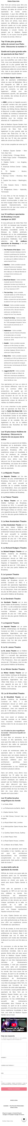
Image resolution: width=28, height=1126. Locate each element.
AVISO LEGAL (14, 1100)
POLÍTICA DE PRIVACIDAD (17, 1105)
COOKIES (6, 1105)
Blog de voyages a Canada (10, 1113)
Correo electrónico (7, 1065)
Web (2, 1073)
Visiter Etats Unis (13, 1)
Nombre (4, 1057)
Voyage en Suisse (19, 1114)
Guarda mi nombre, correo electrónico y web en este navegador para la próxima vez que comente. (14, 1084)
